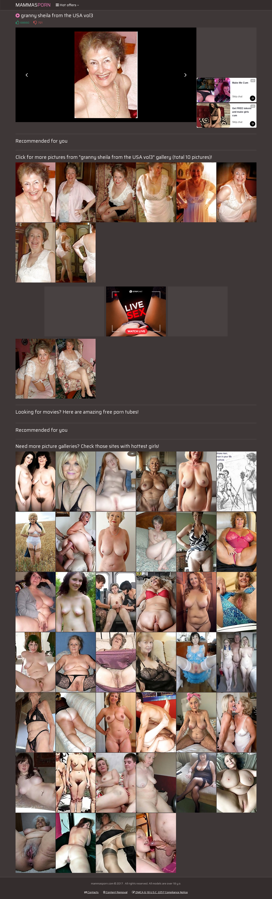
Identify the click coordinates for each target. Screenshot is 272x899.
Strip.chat (237, 96)
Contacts (93, 892)
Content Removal (116, 892)
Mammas (33, 5)
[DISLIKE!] (35, 23)
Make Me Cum (240, 82)
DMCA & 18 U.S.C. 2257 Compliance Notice (161, 892)
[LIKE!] (17, 23)
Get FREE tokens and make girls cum (242, 112)
